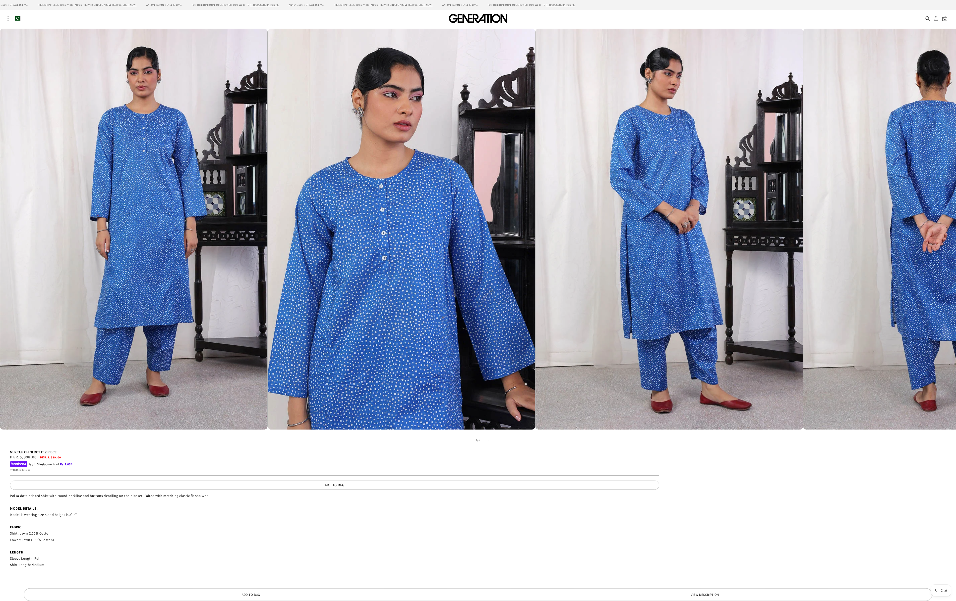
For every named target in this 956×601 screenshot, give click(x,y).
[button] (927, 18)
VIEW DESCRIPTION (705, 595)
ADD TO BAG (335, 485)
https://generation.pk (264, 4)
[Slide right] (488, 440)
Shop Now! (129, 4)
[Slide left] (467, 440)
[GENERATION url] (478, 18)
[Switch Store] (16, 18)
